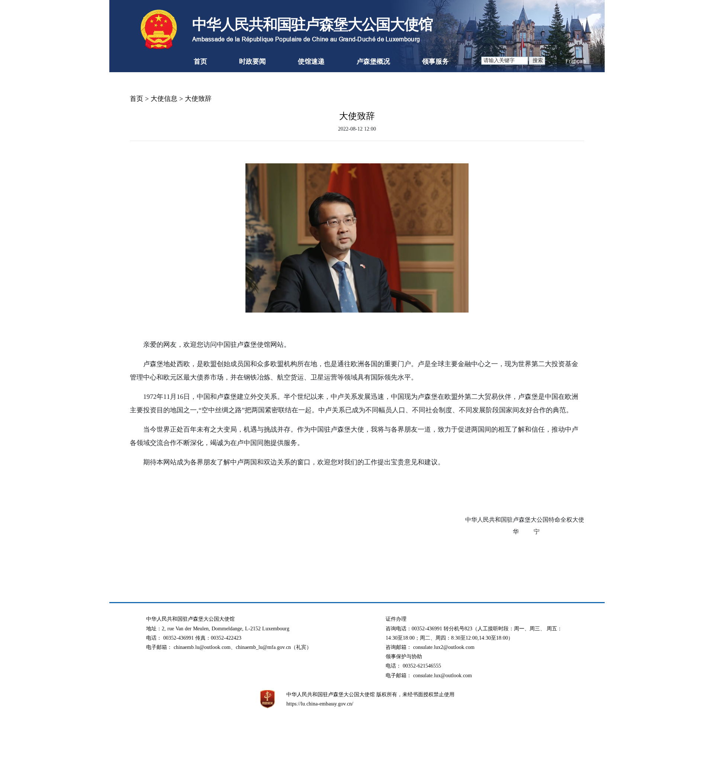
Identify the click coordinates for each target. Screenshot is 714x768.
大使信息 (164, 98)
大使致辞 (198, 98)
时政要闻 (252, 61)
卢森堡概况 (373, 61)
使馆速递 (311, 61)
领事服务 (435, 61)
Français (576, 61)
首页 (200, 61)
